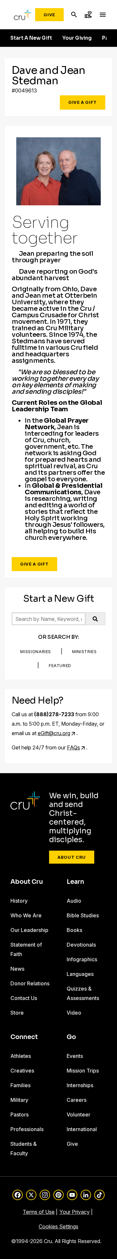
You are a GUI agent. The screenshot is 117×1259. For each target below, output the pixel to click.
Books (74, 930)
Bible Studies (83, 915)
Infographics (82, 959)
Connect (24, 1037)
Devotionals (81, 944)
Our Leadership (29, 930)
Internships (80, 1085)
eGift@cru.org (54, 733)
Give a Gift (82, 102)
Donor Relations (29, 983)
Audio (74, 900)
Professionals (27, 1129)
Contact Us (23, 998)
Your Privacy (74, 1212)
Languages (80, 974)
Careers (76, 1100)
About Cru (72, 857)
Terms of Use (39, 1212)
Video (74, 1012)
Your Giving (77, 38)
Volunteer (78, 1114)
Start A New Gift (31, 38)
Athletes (20, 1056)
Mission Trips (83, 1070)
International (82, 1129)
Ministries (84, 651)
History (19, 900)
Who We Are (26, 915)
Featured (60, 665)
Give (49, 14)
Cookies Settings (58, 1226)
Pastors (19, 1114)
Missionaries (35, 651)
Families (20, 1085)
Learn (75, 882)
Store (17, 1012)
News (17, 968)
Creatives (22, 1070)
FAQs (73, 747)
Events (75, 1056)
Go (71, 1037)
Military (19, 1100)
